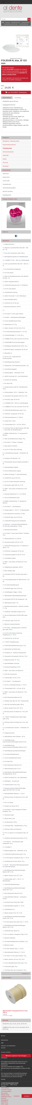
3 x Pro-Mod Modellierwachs (11, 754)
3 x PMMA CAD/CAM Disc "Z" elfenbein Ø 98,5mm (14, 502)
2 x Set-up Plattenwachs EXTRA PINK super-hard (15, 616)
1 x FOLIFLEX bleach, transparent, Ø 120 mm (15, 349)
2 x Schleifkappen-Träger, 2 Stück (12, 592)
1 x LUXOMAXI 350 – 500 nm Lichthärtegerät (15, 403)
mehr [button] (6, 1103)
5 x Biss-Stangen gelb (9, 570)
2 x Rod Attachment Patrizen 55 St (12, 893)
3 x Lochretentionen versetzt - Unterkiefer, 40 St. (16, 728)
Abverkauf (5, 166)
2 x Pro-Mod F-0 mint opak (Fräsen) (13, 313)
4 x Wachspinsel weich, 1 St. (10, 602)
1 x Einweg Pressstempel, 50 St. (12, 667)
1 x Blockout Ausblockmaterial (11, 624)
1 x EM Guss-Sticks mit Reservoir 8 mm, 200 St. (15, 798)
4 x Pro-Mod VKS (8, 761)
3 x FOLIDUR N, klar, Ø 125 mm (11, 478)
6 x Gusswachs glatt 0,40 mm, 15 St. (13, 542)
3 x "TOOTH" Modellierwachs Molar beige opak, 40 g (14, 717)
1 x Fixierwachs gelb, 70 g (10, 966)
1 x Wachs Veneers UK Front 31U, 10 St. (14, 959)
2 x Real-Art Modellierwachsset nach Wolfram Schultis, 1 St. (16, 277)
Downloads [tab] (18, 97)
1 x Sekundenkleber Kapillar (10, 467)
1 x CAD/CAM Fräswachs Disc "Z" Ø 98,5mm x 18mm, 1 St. (16, 546)
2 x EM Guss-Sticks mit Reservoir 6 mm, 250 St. (15, 723)
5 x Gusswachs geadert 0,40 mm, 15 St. (14, 554)
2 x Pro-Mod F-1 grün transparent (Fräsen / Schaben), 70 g (15, 810)
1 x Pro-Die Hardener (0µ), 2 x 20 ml (13, 948)
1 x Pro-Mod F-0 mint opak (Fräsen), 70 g (14, 955)
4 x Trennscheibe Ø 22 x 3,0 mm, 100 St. (14, 424)
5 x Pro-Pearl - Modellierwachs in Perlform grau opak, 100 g (15, 628)
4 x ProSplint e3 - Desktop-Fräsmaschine (14, 652)
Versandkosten (7, 184)
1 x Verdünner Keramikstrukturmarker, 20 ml (15, 838)
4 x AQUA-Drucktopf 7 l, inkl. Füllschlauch (14, 296)
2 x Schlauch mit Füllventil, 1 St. (11, 458)
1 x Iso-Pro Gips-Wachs (9, 288)
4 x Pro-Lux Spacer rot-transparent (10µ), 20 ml (15, 833)
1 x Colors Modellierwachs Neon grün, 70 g (15, 963)
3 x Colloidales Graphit (9, 558)
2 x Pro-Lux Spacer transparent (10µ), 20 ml (15, 934)
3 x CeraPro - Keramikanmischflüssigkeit (14, 317)
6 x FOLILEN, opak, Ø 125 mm (11, 620)
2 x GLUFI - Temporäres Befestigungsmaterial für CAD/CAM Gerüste (15, 865)
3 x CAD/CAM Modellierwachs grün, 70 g (14, 410)
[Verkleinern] (3, 2)
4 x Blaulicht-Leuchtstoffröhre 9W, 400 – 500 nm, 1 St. (15, 248)
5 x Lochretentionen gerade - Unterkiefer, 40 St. (15, 453)
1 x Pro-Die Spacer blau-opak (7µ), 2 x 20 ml (15, 922)
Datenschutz (6, 177)
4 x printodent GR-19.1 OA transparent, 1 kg (15, 599)
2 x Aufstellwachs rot (9, 909)
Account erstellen (6, 1052)
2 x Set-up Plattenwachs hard (11, 497)
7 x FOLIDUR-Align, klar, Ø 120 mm (12, 517)
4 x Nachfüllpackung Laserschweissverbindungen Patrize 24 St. (14, 741)
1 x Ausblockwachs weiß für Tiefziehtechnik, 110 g (15, 387)
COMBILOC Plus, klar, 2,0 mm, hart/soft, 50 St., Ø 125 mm (16, 1028)
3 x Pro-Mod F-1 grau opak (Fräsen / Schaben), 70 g (16, 534)
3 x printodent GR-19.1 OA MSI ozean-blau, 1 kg (15, 575)
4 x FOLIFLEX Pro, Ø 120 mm (11, 638)
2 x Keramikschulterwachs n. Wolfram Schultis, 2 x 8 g (16, 607)
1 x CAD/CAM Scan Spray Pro (11, 930)
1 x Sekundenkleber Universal (11, 663)
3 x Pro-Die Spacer (8, 272)
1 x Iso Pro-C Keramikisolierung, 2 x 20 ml (14, 685)
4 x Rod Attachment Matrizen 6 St (12, 697)
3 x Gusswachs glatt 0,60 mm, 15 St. (13, 485)
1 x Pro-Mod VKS (7, 383)
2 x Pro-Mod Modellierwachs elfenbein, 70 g (15, 941)
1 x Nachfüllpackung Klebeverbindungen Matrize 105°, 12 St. (14, 871)
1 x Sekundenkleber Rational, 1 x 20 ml (13, 793)
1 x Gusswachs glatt (8, 815)
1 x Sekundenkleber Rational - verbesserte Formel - (14, 897)
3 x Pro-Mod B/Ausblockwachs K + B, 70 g (15, 331)
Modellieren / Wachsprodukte (11, 141)
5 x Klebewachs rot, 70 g (10, 324)
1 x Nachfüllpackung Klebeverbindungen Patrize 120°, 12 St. (14, 917)
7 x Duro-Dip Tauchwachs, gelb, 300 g (13, 253)
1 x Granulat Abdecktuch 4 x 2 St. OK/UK (14, 494)
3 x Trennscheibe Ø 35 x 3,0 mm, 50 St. (14, 688)
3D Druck (5, 162)
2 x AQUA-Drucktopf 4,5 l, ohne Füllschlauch (15, 376)
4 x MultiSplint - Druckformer (11, 781)
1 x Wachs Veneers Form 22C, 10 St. (13, 708)
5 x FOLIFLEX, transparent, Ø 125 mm (13, 413)
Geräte (4, 159)
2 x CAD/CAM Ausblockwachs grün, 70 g (14, 854)
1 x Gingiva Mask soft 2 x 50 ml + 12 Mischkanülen (13, 880)
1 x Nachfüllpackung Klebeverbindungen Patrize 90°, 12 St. (14, 888)
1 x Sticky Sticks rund (9, 818)
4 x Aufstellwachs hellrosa (10, 292)
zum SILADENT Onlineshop (17, 92)
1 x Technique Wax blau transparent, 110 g (14, 970)
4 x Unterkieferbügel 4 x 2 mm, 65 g (13, 335)
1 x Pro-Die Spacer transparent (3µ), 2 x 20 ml (16, 857)
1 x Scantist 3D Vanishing (10, 380)
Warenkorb (6, 240)
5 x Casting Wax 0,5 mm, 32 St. (12, 677)
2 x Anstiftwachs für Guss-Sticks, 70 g (13, 861)
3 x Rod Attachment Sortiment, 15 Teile (14, 513)
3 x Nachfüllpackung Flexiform (11, 362)
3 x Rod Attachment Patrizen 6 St (12, 765)
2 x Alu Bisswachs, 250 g (10, 822)
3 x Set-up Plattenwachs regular (12, 471)
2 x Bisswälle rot (7, 353)
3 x (3, 310)
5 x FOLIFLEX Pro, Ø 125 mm (11, 303)
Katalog (7, 22)
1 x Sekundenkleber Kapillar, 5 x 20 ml (13, 906)
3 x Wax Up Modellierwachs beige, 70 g (14, 438)
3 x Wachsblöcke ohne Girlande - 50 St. (14, 736)
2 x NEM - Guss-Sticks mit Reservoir (13, 670)
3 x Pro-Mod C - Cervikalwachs (12, 506)
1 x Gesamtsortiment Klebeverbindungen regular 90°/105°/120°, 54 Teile (14, 789)
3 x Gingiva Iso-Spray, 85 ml (11, 806)
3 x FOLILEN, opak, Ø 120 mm (11, 399)
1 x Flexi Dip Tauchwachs (10, 674)
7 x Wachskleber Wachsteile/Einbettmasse (14, 595)
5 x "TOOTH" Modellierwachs (11, 642)
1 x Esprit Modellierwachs (10, 299)
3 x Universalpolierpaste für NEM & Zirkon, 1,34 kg (16, 580)
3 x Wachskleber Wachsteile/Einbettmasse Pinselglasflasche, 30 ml (14, 773)
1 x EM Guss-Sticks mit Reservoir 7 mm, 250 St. (15, 712)
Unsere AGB (6, 180)
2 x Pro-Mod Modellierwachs (11, 585)
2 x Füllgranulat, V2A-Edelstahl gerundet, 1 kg (15, 365)
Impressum (6, 173)
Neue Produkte (7, 977)
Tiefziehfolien (25, 22)
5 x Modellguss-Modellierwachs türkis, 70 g (15, 346)
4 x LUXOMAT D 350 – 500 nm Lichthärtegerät (16, 260)
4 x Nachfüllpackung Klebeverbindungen (14, 750)
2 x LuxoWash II (7, 847)
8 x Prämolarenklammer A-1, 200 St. (13, 417)
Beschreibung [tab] (7, 97)
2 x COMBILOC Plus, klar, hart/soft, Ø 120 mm (16, 338)
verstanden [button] (16, 1096)
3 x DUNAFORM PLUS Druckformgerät (13, 342)
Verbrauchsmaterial (8, 152)
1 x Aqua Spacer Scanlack (10, 446)
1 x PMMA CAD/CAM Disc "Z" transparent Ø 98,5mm (15, 434)
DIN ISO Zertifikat (8, 191)
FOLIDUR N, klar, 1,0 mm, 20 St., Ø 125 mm (15, 1023)
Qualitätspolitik (7, 195)
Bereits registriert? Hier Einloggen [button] (16, 1055)
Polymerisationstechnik (9, 144)
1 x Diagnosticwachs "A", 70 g (11, 660)
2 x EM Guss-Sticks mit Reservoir (12, 829)
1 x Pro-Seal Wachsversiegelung (12, 269)
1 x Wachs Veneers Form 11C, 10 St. (12, 913)
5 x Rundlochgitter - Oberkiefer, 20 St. (13, 372)
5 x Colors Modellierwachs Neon (12, 758)
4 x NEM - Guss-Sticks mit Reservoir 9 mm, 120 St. (15, 562)
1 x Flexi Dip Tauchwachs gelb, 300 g (13, 704)
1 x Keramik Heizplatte (9, 938)
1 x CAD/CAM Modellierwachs (11, 884)
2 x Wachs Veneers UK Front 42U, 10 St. (14, 328)
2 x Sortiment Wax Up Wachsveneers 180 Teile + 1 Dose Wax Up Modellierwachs (16, 429)
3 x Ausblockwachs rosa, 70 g (11, 784)
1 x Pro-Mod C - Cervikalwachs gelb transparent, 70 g (13, 842)
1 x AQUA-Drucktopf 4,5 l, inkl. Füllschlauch (15, 777)
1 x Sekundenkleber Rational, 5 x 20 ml (14, 952)
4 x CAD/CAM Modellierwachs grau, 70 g (14, 645)
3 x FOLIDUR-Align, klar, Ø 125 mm (12, 588)
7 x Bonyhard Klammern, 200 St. (12, 306)
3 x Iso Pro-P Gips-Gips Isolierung (12, 449)
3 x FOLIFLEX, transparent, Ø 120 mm (13, 551)
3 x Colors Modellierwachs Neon (12, 321)
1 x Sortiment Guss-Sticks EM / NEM (13, 902)
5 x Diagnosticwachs (8, 733)
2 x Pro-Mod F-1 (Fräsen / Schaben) (13, 442)
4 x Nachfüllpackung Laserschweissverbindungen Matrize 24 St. (15, 746)
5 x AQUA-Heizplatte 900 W (11, 281)
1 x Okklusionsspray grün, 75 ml (12, 768)
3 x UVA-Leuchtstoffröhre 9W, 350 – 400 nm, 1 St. (16, 264)
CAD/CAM (5, 155)
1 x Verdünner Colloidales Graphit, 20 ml (14, 611)
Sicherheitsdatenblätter (9, 188)
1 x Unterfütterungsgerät (10, 369)
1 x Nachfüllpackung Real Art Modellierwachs (15, 256)
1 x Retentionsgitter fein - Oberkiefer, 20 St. (15, 850)
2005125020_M (23, 24)
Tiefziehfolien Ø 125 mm (11, 24)
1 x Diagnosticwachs (8, 244)
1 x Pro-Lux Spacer (8, 802)
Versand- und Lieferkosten (8, 1045)
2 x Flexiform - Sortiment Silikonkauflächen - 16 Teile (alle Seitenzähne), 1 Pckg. (15, 525)
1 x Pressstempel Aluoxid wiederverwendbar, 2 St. (16, 462)
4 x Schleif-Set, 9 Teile (9, 421)
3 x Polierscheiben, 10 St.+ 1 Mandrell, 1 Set (15, 392)
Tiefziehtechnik (15, 22)
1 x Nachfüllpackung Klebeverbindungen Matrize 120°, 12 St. (14, 926)
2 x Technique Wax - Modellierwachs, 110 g (15, 825)
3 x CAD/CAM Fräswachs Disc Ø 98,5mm (14, 520)
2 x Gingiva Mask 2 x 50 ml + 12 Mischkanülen (16, 510)
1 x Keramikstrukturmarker (10, 529)
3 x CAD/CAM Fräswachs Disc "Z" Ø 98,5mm (15, 285)
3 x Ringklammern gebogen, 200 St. (13, 567)
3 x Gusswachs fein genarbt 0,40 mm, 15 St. (15, 656)
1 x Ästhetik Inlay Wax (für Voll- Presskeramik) (16, 701)
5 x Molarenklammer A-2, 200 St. (12, 538)
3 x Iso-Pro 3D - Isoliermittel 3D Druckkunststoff (12, 357)
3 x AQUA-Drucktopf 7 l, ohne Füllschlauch (15, 474)
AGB (2, 1043)
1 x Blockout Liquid (8, 945)
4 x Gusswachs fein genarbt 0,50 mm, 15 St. (15, 396)
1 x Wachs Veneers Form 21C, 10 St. (13, 875)
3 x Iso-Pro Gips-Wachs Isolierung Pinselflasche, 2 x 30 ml (12, 634)
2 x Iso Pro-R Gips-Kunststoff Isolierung (14, 481)
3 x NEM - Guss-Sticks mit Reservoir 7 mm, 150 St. (15, 692)
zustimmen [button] (27, 1096)
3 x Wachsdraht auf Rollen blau (11, 649)
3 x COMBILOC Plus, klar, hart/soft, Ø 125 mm (16, 406)
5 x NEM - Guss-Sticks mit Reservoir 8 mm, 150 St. (15, 489)
